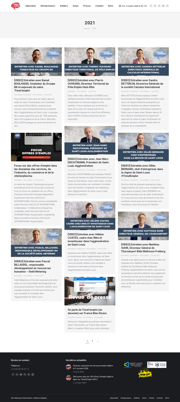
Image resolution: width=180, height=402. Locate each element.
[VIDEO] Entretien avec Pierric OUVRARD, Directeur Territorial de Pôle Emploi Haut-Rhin (88, 84)
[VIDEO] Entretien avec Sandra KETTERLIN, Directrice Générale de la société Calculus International (142, 84)
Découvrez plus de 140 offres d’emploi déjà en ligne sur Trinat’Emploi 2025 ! (93, 378)
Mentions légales (40, 398)
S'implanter (27, 95)
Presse (78, 317)
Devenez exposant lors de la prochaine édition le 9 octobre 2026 (93, 367)
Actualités (18, 95)
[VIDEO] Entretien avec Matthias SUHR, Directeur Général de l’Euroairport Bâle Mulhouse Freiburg (143, 248)
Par (37, 95)
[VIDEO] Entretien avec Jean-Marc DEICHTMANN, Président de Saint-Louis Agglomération (88, 162)
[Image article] (68, 367)
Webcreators (27, 398)
